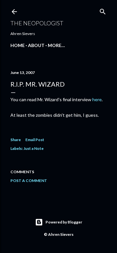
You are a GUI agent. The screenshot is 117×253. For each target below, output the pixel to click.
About (36, 45)
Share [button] (15, 139)
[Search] (103, 10)
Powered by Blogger (64, 222)
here (97, 99)
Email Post (34, 139)
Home (17, 45)
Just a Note (33, 148)
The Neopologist (36, 23)
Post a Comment (28, 180)
